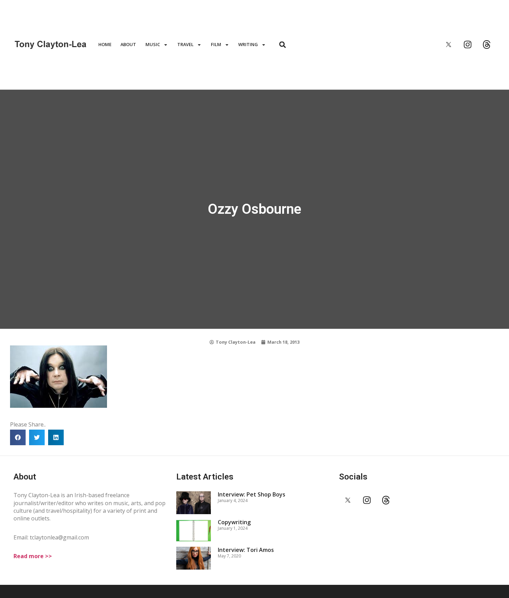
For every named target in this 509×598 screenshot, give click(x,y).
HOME (104, 44)
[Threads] (486, 44)
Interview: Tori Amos (246, 550)
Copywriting (234, 522)
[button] (282, 44)
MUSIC (152, 44)
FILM (216, 44)
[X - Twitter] (448, 44)
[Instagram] (467, 44)
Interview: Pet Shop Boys (251, 494)
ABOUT (128, 44)
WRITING (248, 44)
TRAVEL (185, 44)
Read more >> (33, 556)
